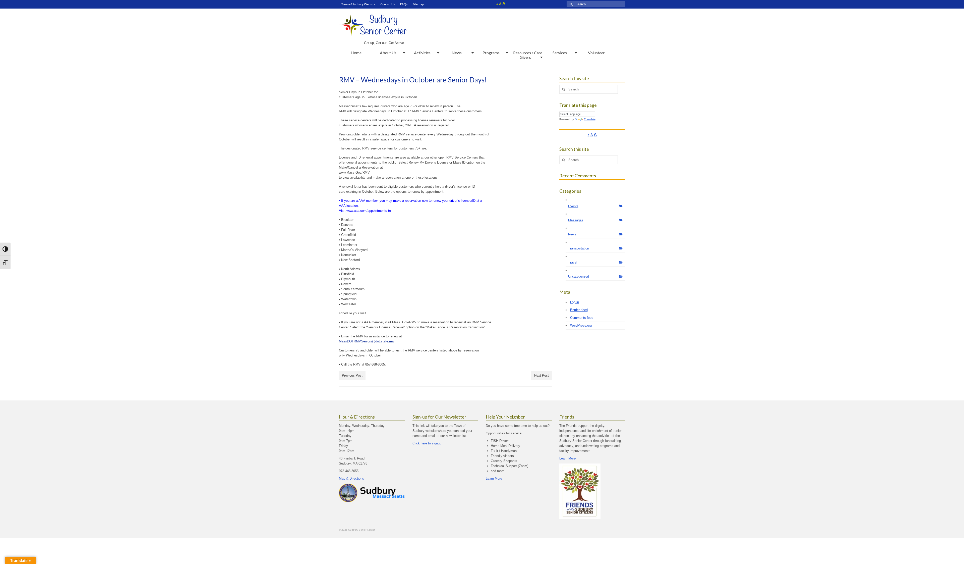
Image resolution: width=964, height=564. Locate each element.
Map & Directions (351, 478)
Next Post (541, 375)
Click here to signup (426, 443)
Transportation (578, 248)
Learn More (494, 478)
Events (573, 206)
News (572, 234)
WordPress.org (581, 325)
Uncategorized (578, 276)
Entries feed (579, 310)
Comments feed (581, 318)
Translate (589, 119)
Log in (574, 302)
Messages (575, 220)
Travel (572, 262)
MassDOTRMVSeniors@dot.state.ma (366, 341)
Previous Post (352, 375)
